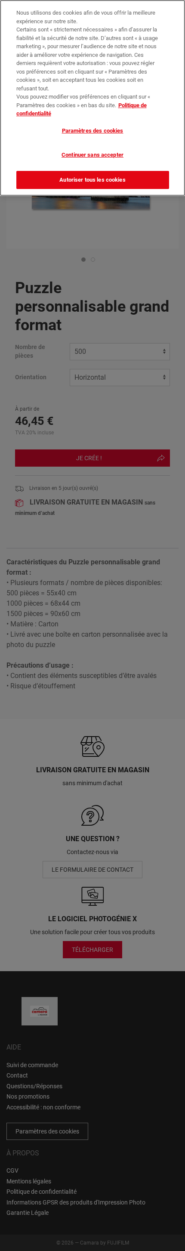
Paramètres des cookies (92, 130)
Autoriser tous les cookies (92, 180)
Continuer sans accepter (92, 155)
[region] (92, 98)
